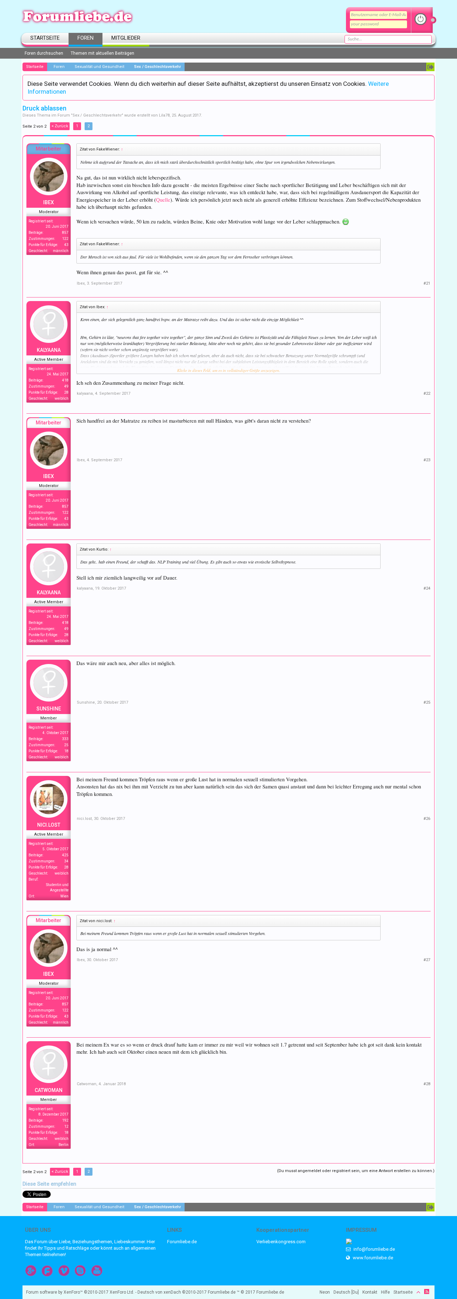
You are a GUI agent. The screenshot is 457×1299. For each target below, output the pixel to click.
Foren (85, 38)
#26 (426, 818)
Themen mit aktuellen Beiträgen (102, 53)
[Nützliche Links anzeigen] (430, 67)
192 (65, 1120)
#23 (426, 460)
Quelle (163, 199)
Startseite (45, 38)
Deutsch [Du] (346, 1292)
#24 (426, 588)
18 (66, 751)
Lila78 (164, 115)
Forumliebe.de (182, 1241)
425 (65, 855)
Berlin (64, 1145)
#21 (426, 283)
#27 (426, 960)
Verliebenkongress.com (281, 1241)
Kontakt (369, 1292)
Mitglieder (125, 38)
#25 (426, 702)
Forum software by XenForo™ (80, 1292)
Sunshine (48, 709)
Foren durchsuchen (44, 53)
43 (66, 245)
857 (65, 233)
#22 (426, 393)
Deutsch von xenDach (172, 1292)
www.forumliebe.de (372, 1257)
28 (66, 392)
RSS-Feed (426, 1291)
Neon (325, 1292)
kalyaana (49, 350)
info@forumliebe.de (373, 1249)
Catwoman (48, 1090)
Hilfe (385, 1292)
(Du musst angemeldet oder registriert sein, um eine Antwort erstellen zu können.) (356, 1170)
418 (65, 380)
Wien (64, 896)
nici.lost (48, 825)
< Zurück (59, 126)
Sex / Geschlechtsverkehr (97, 115)
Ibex (48, 202)
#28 (426, 1084)
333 (65, 739)
